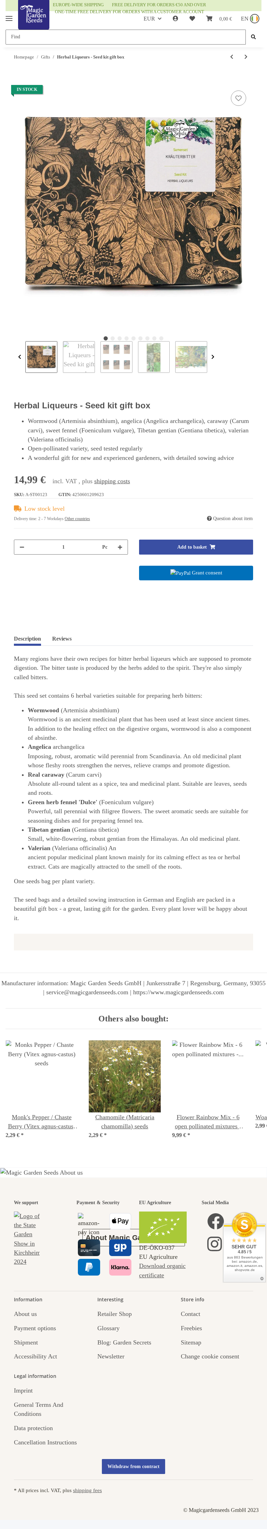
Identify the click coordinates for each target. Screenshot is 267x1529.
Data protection (33, 1428)
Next (213, 357)
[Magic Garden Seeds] (33, 21)
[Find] (253, 37)
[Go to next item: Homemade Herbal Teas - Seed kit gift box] (246, 56)
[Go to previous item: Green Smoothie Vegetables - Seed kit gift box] (232, 56)
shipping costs (112, 481)
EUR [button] (149, 19)
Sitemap (191, 1342)
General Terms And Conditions (38, 1409)
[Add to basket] (19, 81)
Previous (19, 357)
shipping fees (87, 1490)
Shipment (26, 1342)
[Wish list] (192, 19)
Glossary (108, 1328)
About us (25, 1313)
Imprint (23, 1390)
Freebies (191, 1328)
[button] (175, 19)
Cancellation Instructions (45, 1442)
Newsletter (110, 1356)
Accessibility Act (35, 1356)
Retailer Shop (114, 1313)
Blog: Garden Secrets (124, 1342)
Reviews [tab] (62, 639)
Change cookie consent (210, 1356)
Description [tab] (27, 639)
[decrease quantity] (22, 547)
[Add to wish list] (238, 98)
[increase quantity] (120, 547)
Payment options (35, 1328)
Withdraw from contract (133, 1466)
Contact (190, 1313)
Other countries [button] (77, 518)
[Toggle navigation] (9, 15)
